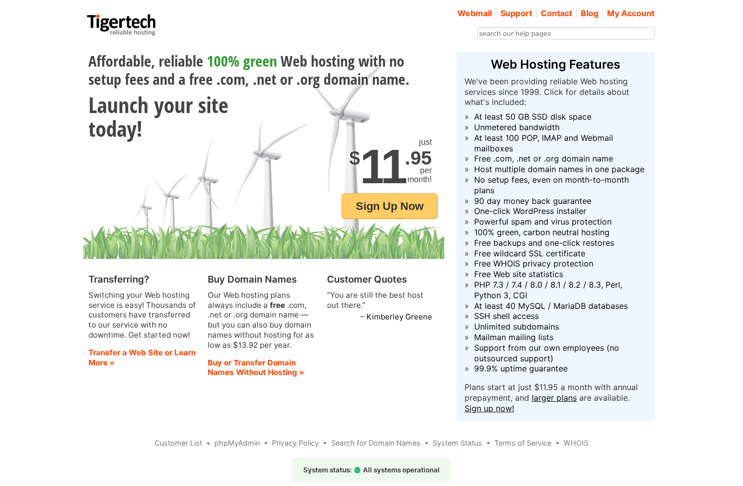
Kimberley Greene (399, 316)
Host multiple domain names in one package (559, 169)
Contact (556, 13)
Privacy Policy (295, 443)
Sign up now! (489, 408)
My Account (631, 13)
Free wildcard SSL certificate (529, 253)
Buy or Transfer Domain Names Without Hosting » (256, 367)
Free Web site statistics (518, 274)
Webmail (474, 13)
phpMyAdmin (237, 443)
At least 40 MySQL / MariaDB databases (551, 306)
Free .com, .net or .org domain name (543, 158)
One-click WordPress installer (530, 211)
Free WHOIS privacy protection (533, 263)
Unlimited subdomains (516, 326)
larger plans (554, 398)
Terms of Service (522, 443)
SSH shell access (506, 316)
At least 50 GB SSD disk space (532, 117)
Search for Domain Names (376, 443)
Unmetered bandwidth (517, 127)
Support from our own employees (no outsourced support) (546, 353)
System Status (457, 443)
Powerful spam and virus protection (543, 222)
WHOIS (576, 443)
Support (516, 13)
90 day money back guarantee (532, 201)
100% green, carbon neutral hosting (542, 232)
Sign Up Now (390, 206)
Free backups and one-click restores (544, 243)
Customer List (178, 443)
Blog (589, 13)
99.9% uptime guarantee (521, 368)
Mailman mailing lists (513, 337)
